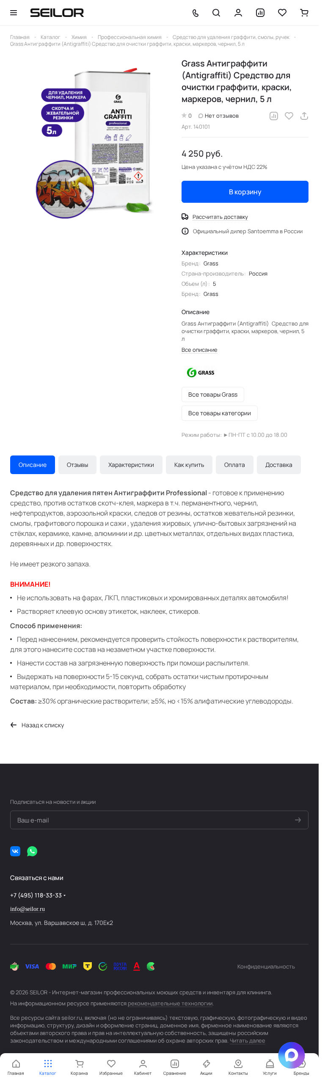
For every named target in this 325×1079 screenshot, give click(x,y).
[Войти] (238, 12)
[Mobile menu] (13, 13)
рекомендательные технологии (170, 1003)
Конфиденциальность (266, 966)
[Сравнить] (274, 116)
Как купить (189, 465)
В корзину (245, 191)
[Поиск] (216, 12)
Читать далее (247, 1040)
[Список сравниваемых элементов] (260, 12)
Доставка (278, 465)
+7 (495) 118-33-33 (36, 895)
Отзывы (77, 465)
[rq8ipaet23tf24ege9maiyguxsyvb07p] (91, 139)
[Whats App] (32, 851)
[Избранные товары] (282, 12)
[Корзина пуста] (304, 12)
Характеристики (131, 465)
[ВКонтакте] (15, 851)
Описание (33, 465)
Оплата (234, 465)
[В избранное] (289, 116)
